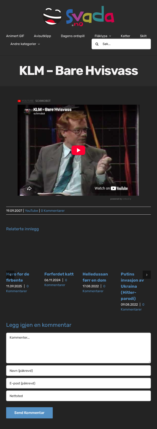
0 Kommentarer (53, 211)
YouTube (31, 211)
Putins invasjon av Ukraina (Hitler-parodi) (132, 286)
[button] (10, 275)
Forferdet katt (59, 274)
